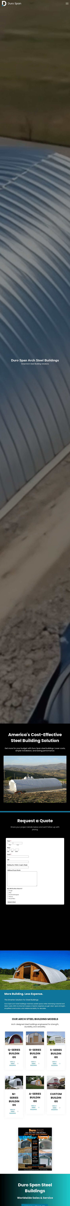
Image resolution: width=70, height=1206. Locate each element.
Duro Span (14, 3)
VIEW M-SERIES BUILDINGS (12, 1111)
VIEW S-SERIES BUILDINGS (54, 1063)
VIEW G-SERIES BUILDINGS (33, 1063)
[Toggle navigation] (67, 3)
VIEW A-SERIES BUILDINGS (33, 1107)
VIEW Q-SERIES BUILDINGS (12, 1063)
